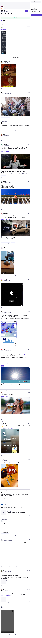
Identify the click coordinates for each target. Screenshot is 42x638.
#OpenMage (4, 24)
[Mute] (3, 273)
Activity (2, 20)
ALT (15, 86)
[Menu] (29, 11)
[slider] (7, 272)
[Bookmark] (22, 88)
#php (1, 24)
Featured (7, 20)
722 (5, 13)
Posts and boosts (3, 23)
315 (1, 13)
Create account (36, 15)
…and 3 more (11, 117)
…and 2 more (12, 453)
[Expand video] (11, 273)
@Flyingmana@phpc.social (4, 11)
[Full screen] (12, 273)
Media (4, 20)
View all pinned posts (16, 57)
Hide (4, 31)
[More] (29, 88)
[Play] (1, 273)
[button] (7, 262)
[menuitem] (7, 262)
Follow (26, 10)
